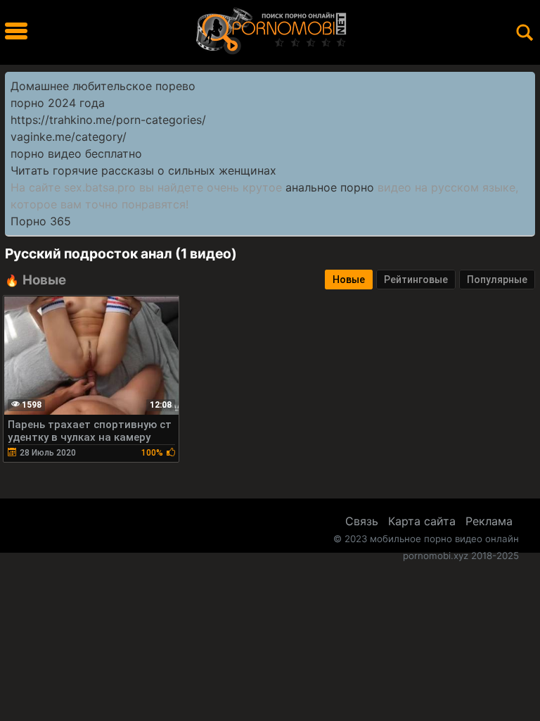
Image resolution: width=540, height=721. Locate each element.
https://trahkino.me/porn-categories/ (108, 120)
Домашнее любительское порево (103, 86)
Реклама (489, 521)
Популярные (497, 279)
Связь (361, 521)
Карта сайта (422, 521)
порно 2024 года (58, 103)
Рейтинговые (416, 279)
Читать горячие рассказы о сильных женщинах (143, 170)
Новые (349, 279)
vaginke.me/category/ (69, 137)
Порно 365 (41, 221)
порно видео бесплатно (76, 153)
